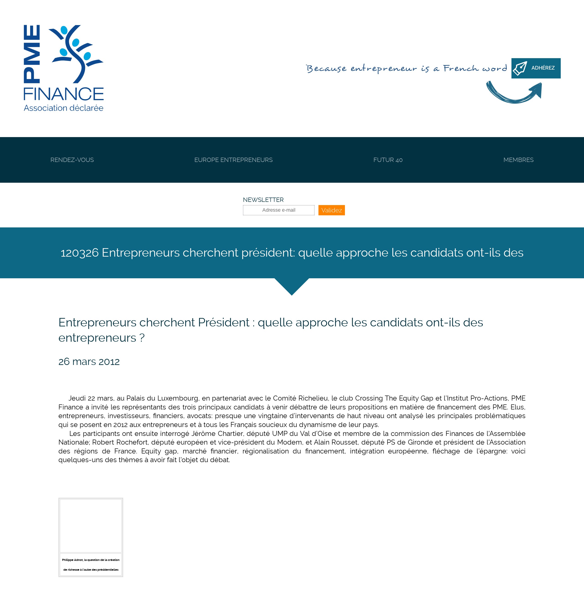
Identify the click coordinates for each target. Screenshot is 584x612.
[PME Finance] (63, 68)
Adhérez (543, 68)
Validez (331, 210)
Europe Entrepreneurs (233, 159)
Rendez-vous (72, 159)
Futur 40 (388, 159)
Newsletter (263, 199)
